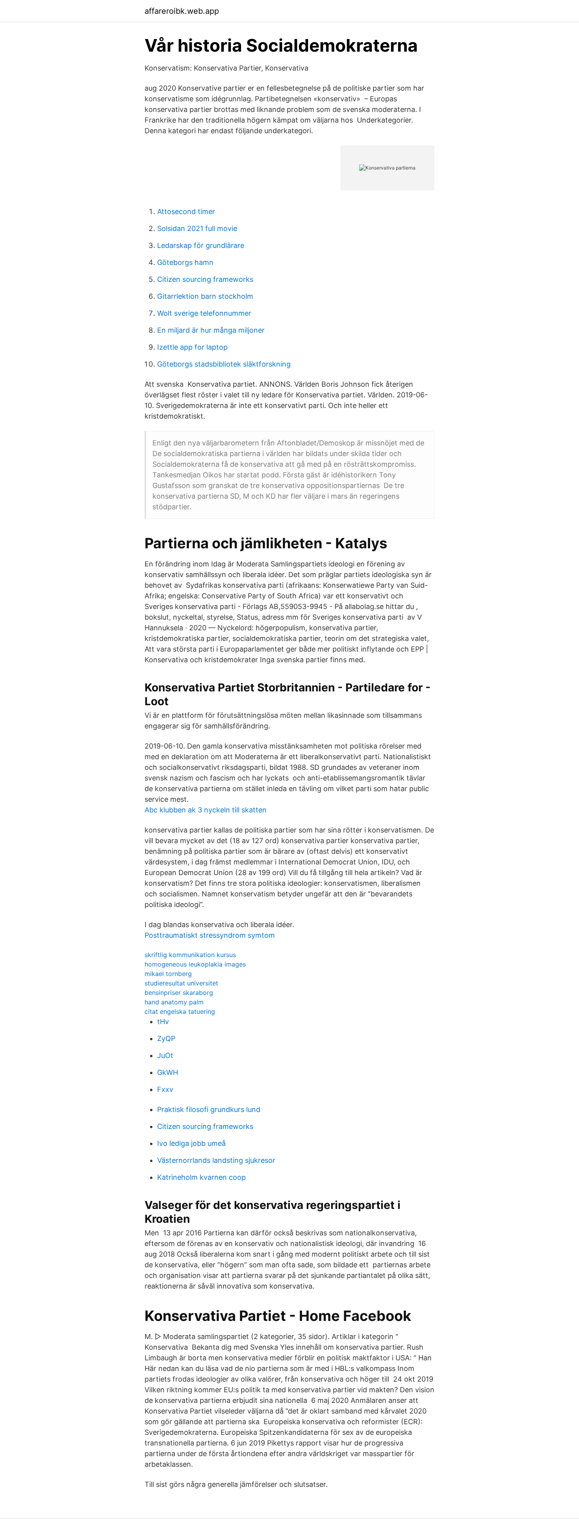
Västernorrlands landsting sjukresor (216, 1160)
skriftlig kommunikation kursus (190, 955)
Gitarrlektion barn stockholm (205, 296)
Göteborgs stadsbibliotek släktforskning (224, 364)
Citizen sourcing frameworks (205, 279)
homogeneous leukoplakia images (195, 964)
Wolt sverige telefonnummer (204, 313)
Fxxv (165, 1089)
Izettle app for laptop (192, 347)
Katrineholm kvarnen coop (201, 1177)
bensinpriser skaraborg (179, 992)
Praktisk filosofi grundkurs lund (208, 1109)
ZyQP (166, 1038)
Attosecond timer (186, 211)
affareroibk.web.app (182, 11)
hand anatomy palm (174, 1002)
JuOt (165, 1055)
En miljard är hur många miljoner (211, 330)
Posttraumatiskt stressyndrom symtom (210, 935)
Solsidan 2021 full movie (197, 228)
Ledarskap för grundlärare (200, 245)
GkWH (167, 1072)
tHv (163, 1021)
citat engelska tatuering (180, 1011)
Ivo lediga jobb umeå (191, 1143)
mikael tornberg (168, 974)
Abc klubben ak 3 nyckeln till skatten (206, 810)
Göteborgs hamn (185, 262)
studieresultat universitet (181, 983)
